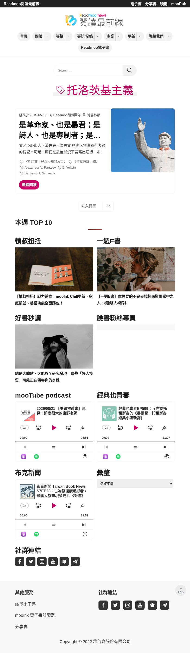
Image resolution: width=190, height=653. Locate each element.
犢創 (164, 4)
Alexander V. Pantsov (40, 167)
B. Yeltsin (69, 167)
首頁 (24, 36)
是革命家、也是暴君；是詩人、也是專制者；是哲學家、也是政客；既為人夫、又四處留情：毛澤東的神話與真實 (60, 131)
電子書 (136, 4)
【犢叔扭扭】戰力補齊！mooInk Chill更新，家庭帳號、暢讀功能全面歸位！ (54, 299)
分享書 (150, 4)
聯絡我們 (156, 36)
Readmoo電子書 (95, 47)
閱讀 (38, 36)
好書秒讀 (93, 115)
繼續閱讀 (29, 185)
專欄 (59, 36)
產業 (110, 36)
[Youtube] (53, 561)
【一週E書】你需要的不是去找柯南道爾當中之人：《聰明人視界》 (135, 299)
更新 (131, 36)
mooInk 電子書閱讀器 (35, 615)
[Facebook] (19, 561)
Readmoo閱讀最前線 (21, 4)
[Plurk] (64, 561)
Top (181, 592)
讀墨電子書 (25, 604)
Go (108, 206)
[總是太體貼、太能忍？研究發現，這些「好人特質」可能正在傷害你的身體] (54, 346)
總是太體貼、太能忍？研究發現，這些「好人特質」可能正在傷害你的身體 (54, 377)
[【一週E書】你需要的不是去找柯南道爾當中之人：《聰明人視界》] (136, 269)
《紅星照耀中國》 (86, 161)
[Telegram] (75, 561)
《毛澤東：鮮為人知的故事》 (46, 161)
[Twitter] (30, 561)
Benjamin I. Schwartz (40, 173)
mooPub (178, 4)
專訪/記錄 (85, 36)
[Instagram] (42, 561)
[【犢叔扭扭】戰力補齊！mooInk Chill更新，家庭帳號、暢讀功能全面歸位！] (54, 269)
